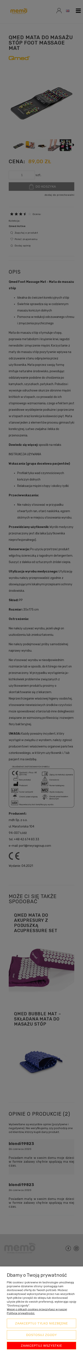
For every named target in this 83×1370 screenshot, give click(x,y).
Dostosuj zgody (41, 1335)
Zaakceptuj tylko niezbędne (41, 1323)
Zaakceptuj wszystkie (41, 1345)
